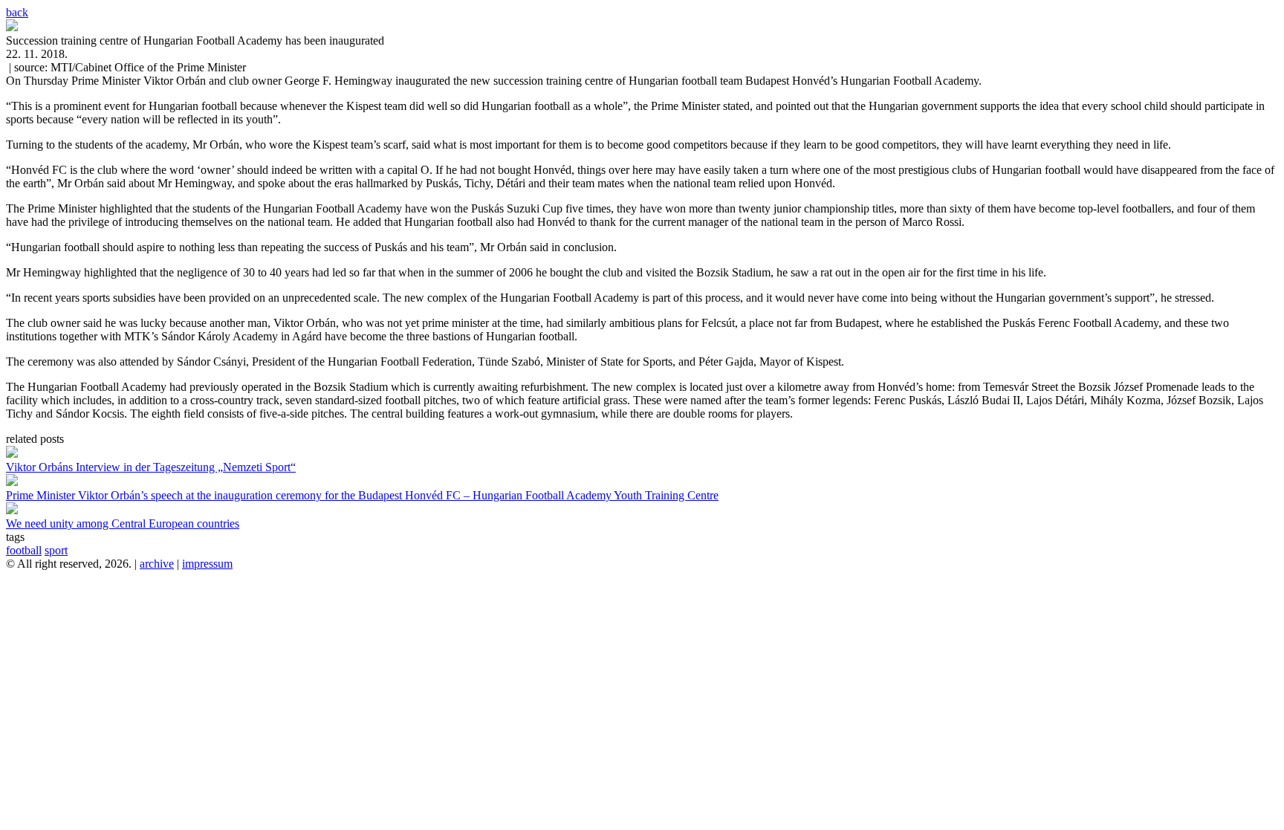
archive (157, 563)
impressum (207, 563)
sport (56, 550)
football (24, 550)
